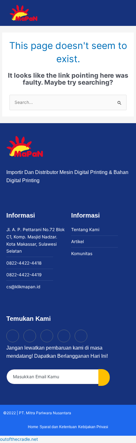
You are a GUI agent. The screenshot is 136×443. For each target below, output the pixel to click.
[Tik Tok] (12, 336)
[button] (125, 13)
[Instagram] (29, 336)
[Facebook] (46, 336)
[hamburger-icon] (97, 13)
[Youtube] (64, 336)
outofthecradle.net (19, 439)
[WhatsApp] (81, 336)
